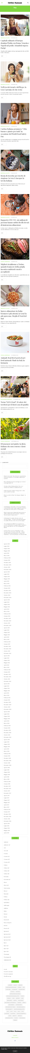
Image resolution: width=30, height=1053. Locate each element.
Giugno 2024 (7, 604)
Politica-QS (6, 899)
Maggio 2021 (7, 690)
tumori (15, 1020)
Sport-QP (6, 948)
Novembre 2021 (7, 676)
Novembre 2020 (7, 704)
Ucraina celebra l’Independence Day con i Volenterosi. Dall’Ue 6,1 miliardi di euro (13, 487)
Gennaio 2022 (7, 672)
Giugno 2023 (7, 632)
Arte (5, 847)
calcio (15, 985)
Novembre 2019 (7, 732)
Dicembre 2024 (7, 590)
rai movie (7, 1013)
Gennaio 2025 (7, 588)
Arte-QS (6, 850)
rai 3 (15, 1011)
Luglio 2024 (6, 602)
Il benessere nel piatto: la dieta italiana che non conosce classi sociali (13, 446)
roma (10, 1015)
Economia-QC (7, 879)
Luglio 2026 (6, 546)
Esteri (5, 882)
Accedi (5, 969)
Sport (5, 942)
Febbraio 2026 (7, 558)
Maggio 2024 (7, 606)
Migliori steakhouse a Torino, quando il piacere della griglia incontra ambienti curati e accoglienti (13, 268)
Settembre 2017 (7, 793)
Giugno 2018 (7, 772)
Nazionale (3, 84)
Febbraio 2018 (7, 781)
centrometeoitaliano (11, 987)
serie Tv (14, 1015)
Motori (5, 891)
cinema (19, 987)
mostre (19, 1002)
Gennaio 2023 (7, 644)
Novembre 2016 (7, 816)
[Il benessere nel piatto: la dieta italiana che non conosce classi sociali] (15, 428)
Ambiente (6, 842)
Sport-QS (6, 951)
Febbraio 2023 (7, 641)
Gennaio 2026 (7, 560)
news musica (11, 1004)
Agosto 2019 (7, 739)
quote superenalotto (19, 1009)
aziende (10, 985)
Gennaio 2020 (7, 728)
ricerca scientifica (21, 1013)
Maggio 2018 (7, 774)
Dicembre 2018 (7, 758)
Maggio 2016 (7, 830)
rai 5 (23, 1011)
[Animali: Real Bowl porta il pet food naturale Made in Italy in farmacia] (15, 342)
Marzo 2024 (6, 611)
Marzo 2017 (6, 807)
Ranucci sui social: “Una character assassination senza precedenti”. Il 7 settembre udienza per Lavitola (15, 477)
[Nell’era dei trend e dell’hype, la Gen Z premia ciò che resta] (15, 72)
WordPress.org (7, 976)
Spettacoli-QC (7, 934)
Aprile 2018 (6, 777)
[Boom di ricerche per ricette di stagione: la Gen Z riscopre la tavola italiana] (15, 160)
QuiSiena (6, 908)
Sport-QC (6, 945)
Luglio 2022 (6, 658)
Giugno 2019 (7, 744)
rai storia (13, 1013)
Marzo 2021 (6, 695)
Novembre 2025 (7, 564)
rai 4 (19, 1011)
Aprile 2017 (6, 804)
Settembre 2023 (7, 625)
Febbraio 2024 (7, 613)
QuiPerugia (6, 905)
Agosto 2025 (7, 571)
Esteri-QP (6, 885)
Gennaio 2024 (7, 616)
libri (22, 998)
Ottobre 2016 (7, 818)
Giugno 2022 (7, 660)
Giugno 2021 (7, 688)
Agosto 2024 (7, 599)
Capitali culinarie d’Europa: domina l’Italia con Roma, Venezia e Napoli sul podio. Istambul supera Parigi (15, 44)
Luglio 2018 (6, 770)
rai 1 (8, 1011)
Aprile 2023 (6, 637)
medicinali (9, 1000)
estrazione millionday (15, 993)
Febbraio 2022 (7, 669)
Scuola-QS (6, 919)
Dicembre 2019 (7, 730)
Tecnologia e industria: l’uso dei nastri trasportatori (14, 514)
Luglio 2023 (6, 630)
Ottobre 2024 (7, 595)
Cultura (5, 865)
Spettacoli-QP (7, 937)
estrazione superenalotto (12, 996)
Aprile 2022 (6, 665)
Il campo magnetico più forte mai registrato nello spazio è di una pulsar (15, 508)
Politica (5, 896)
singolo (20, 1015)
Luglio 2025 (6, 574)
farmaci (9, 998)
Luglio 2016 (6, 825)
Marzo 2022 (6, 667)
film (13, 998)
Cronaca (3, 261)
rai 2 (11, 1011)
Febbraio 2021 (7, 697)
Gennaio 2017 (7, 811)
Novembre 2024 (7, 592)
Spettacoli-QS (7, 940)
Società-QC (6, 928)
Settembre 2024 (7, 597)
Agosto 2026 (7, 544)
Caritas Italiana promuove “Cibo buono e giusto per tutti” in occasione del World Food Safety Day (14, 133)
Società (8, 84)
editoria (18, 991)
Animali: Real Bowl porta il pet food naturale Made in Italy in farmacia (13, 360)
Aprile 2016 (6, 832)
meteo (15, 1000)
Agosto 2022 (7, 655)
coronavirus (21, 989)
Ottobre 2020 (7, 707)
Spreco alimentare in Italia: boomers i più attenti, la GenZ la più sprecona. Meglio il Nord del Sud (14, 315)
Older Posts (5, 462)
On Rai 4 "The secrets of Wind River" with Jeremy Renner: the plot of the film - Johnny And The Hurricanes (14, 532)
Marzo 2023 (6, 639)
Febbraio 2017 (7, 809)
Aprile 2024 (6, 609)
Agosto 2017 (7, 795)
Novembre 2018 (7, 760)
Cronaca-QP (7, 859)
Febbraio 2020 (7, 725)
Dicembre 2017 (7, 786)
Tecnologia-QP (7, 957)
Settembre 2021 (7, 681)
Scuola (5, 917)
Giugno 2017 (7, 800)
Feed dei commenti (8, 974)
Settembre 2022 (7, 653)
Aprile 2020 (6, 721)
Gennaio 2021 (7, 700)
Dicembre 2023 (7, 618)
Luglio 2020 (6, 714)
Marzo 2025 (6, 583)
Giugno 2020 (7, 716)
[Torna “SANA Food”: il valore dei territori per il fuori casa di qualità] (15, 386)
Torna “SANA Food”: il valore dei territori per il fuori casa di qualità (14, 403)
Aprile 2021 (6, 693)
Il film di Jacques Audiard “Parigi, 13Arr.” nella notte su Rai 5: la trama (14, 491)
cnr (23, 987)
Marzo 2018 (6, 779)
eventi (22, 996)
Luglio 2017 (6, 797)
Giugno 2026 (7, 548)
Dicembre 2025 (7, 562)
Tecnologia (6, 954)
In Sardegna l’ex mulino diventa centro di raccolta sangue (15, 520)
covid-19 (12, 991)
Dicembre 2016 (7, 814)
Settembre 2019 (7, 737)
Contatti (15, 1035)
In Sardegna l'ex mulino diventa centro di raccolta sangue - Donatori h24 (13, 519)
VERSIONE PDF (7, 960)
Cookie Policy (4, 1049)
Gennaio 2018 (7, 784)
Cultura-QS (6, 873)
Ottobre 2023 (7, 623)
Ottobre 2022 (7, 651)
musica (24, 1002)
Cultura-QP (6, 870)
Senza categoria (7, 922)
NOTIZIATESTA (19, 1004)
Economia (6, 876)
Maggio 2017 (7, 802)
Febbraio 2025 (7, 585)
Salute (5, 911)
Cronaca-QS (6, 862)
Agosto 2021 (7, 683)
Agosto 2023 (7, 627)
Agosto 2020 (7, 711)
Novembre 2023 (7, 620)
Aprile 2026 (6, 553)
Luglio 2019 (6, 742)
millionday (20, 1000)
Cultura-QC (6, 868)
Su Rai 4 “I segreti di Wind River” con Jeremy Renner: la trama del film (15, 534)
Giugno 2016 (7, 828)
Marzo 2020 (6, 723)
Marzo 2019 (6, 751)
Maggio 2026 (7, 551)
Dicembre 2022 (7, 646)
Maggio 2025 (7, 578)
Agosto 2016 (7, 823)
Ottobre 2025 (7, 567)
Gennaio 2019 (7, 756)
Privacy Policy (15, 1037)
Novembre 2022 (7, 648)
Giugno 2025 (7, 576)
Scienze (5, 914)
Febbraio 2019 (7, 753)
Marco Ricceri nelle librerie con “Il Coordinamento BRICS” (15, 526)
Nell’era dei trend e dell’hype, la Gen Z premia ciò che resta (13, 88)
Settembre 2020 (7, 709)
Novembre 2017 (7, 788)
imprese (18, 998)
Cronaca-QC (7, 856)
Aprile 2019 (6, 749)
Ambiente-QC (7, 845)
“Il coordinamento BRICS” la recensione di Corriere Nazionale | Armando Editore (13, 524)
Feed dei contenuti (8, 971)
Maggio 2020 (7, 718)
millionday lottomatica (10, 1002)
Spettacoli (6, 931)
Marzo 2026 (6, 555)
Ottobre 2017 (7, 790)
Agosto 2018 (7, 767)
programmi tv (9, 1009)
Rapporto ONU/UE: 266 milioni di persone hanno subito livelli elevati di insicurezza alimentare (15, 222)
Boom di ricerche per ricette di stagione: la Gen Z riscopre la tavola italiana (13, 178)
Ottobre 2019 (7, 735)
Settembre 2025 (7, 569)
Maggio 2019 (7, 746)
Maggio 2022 (7, 662)
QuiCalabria (6, 902)
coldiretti (14, 989)
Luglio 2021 (6, 686)
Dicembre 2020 (7, 702)
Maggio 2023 (7, 634)
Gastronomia (4, 399)
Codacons (8, 989)
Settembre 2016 (7, 821)
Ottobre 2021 (7, 679)
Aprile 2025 (6, 581)
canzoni (20, 985)
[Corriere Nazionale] (15, 2)
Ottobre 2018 (7, 763)
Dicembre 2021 (7, 674)
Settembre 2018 (7, 765)
